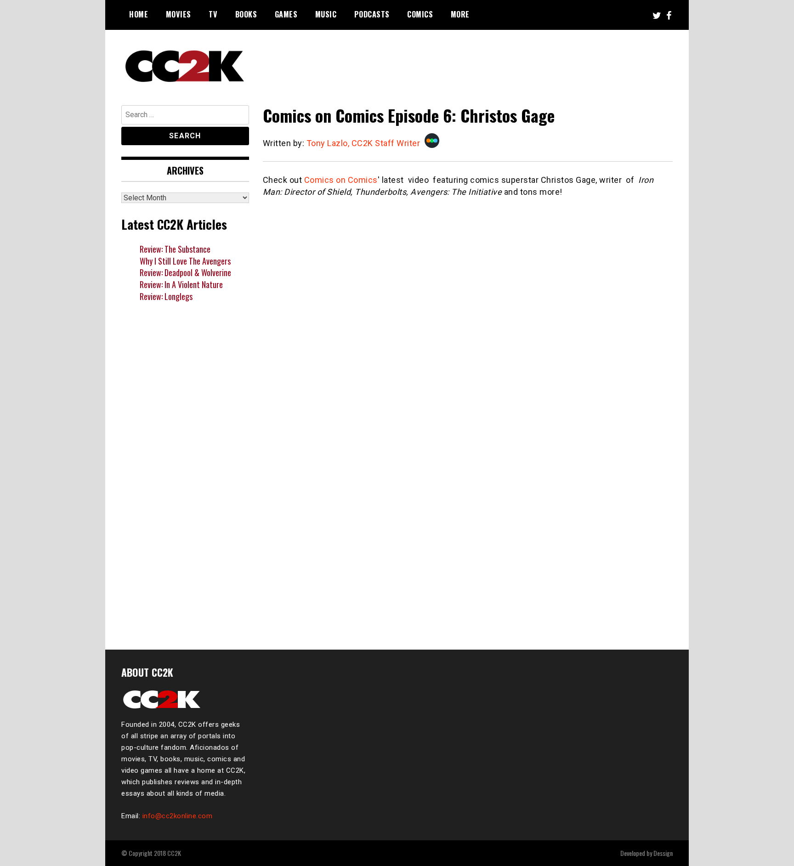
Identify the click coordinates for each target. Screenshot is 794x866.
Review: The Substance (175, 249)
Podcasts (372, 14)
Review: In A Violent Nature (181, 284)
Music (326, 14)
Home (138, 14)
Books (246, 14)
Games (286, 14)
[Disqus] (468, 512)
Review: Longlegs (166, 296)
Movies (178, 14)
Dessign (663, 853)
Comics (420, 14)
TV (213, 14)
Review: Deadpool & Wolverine (185, 272)
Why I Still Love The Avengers (185, 261)
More (460, 14)
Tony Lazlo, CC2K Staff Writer (363, 143)
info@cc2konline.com (177, 816)
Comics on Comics (341, 180)
